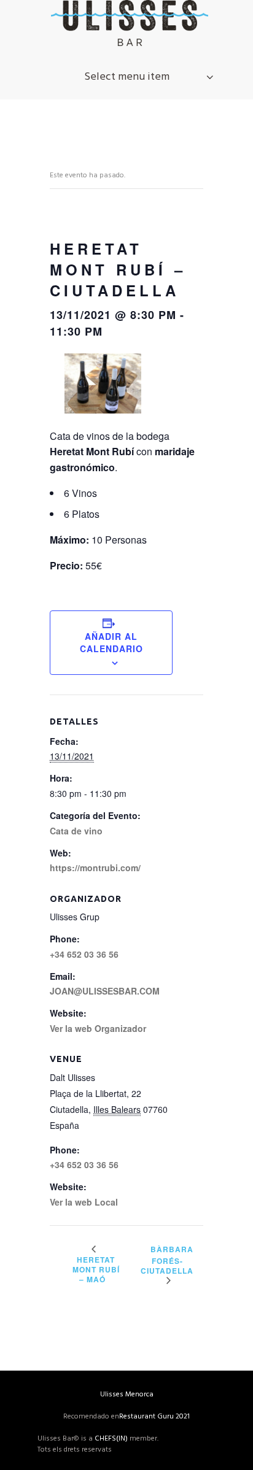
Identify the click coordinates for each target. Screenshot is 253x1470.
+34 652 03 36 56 (84, 1164)
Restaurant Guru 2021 (154, 1416)
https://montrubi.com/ (95, 867)
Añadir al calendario (111, 642)
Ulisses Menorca (127, 1394)
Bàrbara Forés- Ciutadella (167, 1260)
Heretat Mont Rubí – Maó (96, 1269)
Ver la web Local (84, 1202)
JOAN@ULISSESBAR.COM (105, 991)
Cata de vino (76, 831)
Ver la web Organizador (98, 1028)
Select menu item (126, 77)
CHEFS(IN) (111, 1439)
